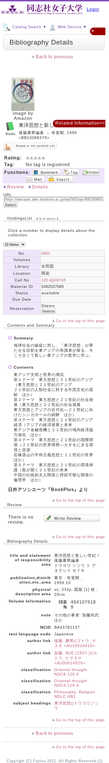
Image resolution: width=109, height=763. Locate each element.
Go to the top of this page (80, 321)
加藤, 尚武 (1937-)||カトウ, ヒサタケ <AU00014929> (75, 658)
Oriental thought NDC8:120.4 (70, 671)
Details (40, 186)
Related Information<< (80, 123)
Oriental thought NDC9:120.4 (70, 683)
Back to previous (54, 56)
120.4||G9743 (53, 280)
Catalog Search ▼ (29, 27)
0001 (45, 253)
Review (15, 186)
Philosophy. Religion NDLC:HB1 (74, 694)
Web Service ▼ (71, 27)
